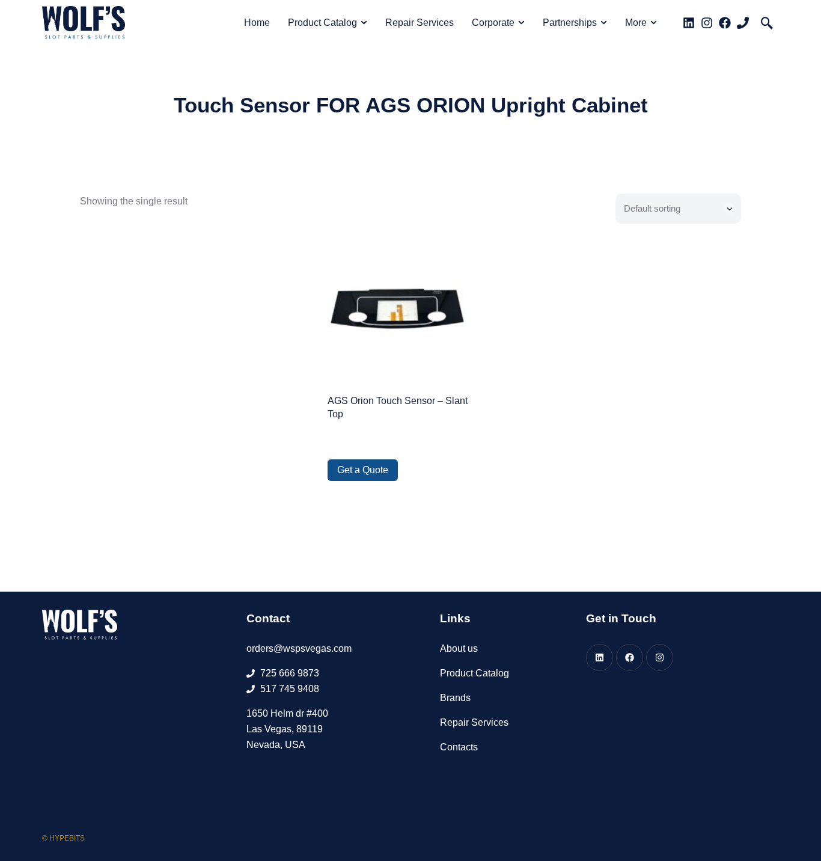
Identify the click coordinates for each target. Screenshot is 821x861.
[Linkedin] (689, 23)
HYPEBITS (67, 838)
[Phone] (743, 23)
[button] (767, 23)
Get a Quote (362, 470)
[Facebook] (725, 23)
